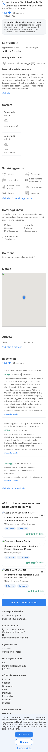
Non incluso (10, 239)
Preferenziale (24, 748)
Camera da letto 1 (9, 114)
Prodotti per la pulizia (13, 186)
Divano (11, 193)
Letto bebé (13, 180)
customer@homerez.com (15, 637)
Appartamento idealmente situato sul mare (22, 370)
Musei (4, 342)
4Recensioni (18, 13)
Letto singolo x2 (11, 126)
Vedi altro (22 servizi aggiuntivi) (17, 198)
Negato (24, 742)
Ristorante (28, 342)
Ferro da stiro (37, 187)
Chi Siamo (7, 648)
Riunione (6, 699)
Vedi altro (6, 93)
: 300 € (31, 257)
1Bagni (35, 48)
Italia (4, 689)
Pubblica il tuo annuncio (14, 618)
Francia (6, 679)
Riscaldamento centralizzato (35, 180)
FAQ (4, 662)
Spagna (6, 682)
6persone (18, 48)
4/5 (6, 430)
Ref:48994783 (8, 16)
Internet (11, 63)
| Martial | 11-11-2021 (19, 430)
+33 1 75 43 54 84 (15, 629)
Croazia (6, 703)
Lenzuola (28, 225)
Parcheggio (26, 63)
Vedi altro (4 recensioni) (13, 488)
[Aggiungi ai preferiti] (42, 515)
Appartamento (7, 48)
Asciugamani (11, 236)
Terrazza (41, 63)
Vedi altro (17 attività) (12, 347)
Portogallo (7, 696)
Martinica (6, 692)
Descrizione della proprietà (16, 69)
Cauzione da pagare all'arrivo (15, 257)
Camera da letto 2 (9, 137)
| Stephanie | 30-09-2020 (22, 374)
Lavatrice (35, 193)
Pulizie (7, 225)
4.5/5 (4, 12)
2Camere (27, 48)
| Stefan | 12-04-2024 (21, 464)
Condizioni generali (11, 651)
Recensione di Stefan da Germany (19, 468)
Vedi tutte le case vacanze (24, 602)
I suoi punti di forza (12, 57)
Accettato (24, 734)
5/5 (6, 374)
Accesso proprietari (12, 615)
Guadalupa (7, 686)
